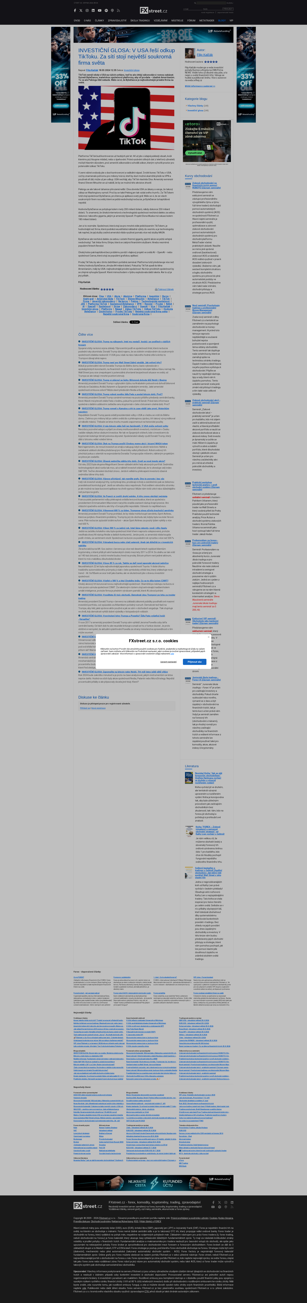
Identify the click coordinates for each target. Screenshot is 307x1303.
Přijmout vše (195, 661)
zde (172, 653)
